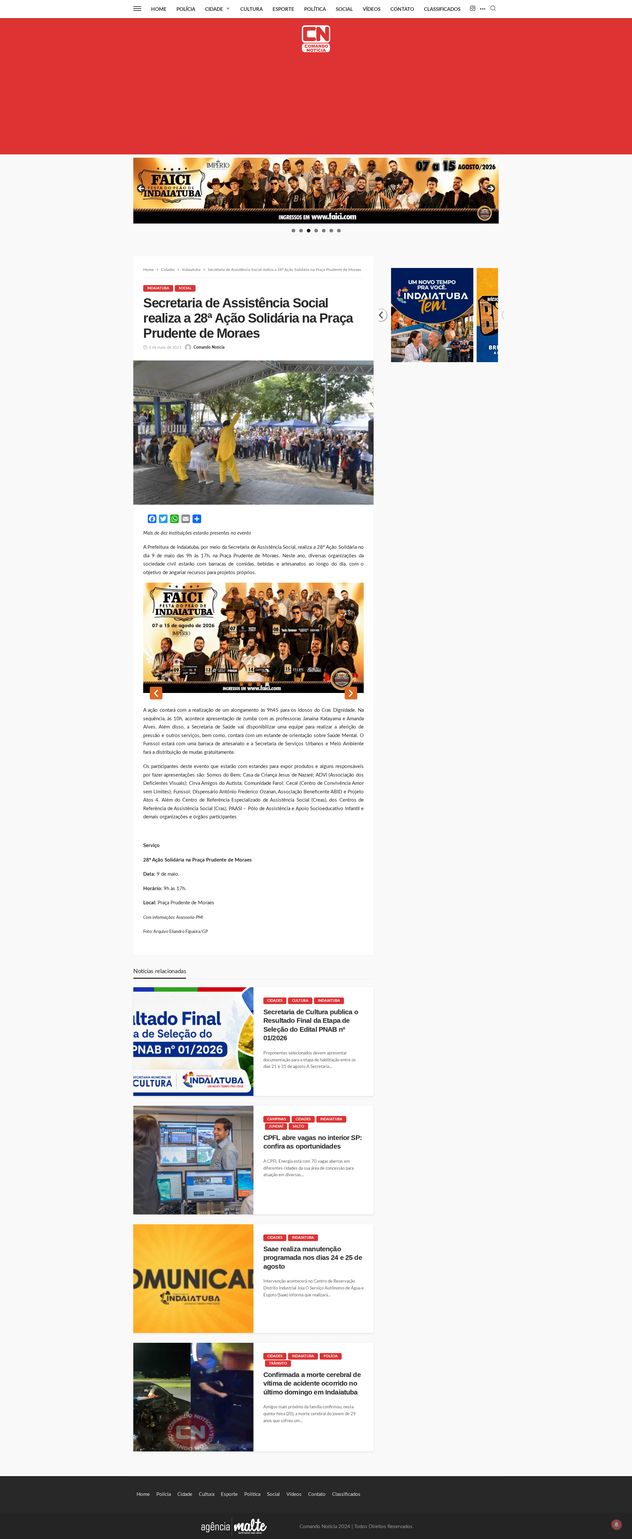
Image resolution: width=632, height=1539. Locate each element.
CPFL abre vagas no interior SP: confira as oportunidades (312, 1142)
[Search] (493, 8)
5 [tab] (324, 230)
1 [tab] (293, 230)
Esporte (283, 9)
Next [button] (490, 189)
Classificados (442, 9)
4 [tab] (316, 230)
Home (159, 9)
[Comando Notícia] (316, 39)
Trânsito (278, 1363)
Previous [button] (141, 189)
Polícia (185, 9)
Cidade (214, 9)
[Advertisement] (316, 108)
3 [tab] (308, 230)
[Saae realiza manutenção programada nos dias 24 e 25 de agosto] (193, 1278)
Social (344, 9)
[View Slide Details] (316, 191)
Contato (402, 9)
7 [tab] (339, 230)
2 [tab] (301, 230)
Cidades (274, 1000)
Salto (298, 1126)
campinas (276, 1119)
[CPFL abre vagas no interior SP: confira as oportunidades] (193, 1160)
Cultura (251, 9)
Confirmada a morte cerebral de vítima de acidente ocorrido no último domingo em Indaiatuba (312, 1383)
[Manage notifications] (616, 1524)
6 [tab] (331, 230)
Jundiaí (276, 1126)
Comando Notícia (209, 347)
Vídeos (372, 9)
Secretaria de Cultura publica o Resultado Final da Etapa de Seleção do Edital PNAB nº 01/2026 (310, 1025)
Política (315, 9)
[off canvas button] (137, 8)
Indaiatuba (158, 288)
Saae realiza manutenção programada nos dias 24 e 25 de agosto (312, 1257)
